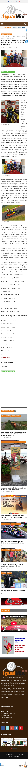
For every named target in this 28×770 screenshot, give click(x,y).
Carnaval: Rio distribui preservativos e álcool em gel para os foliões (13, 488)
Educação (9, 496)
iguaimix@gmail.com (7, 717)
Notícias (13, 415)
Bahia (3, 415)
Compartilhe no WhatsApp (9, 71)
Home (6, 754)
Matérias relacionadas (7, 410)
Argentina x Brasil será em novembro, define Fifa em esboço (13, 591)
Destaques (8, 415)
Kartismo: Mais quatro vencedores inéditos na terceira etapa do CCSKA (12, 542)
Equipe (10, 754)
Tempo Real (9, 34)
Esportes (3, 34)
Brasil (3, 442)
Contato (20, 754)
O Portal (15, 754)
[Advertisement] (14, 390)
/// (15, 410)
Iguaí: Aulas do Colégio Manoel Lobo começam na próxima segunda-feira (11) (14, 516)
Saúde (18, 442)
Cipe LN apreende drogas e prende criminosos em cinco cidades (12, 565)
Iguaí (14, 496)
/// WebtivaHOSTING (14, 756)
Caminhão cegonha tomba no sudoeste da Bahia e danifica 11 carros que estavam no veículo (13, 433)
